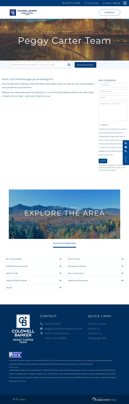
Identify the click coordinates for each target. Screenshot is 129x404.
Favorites (93, 3)
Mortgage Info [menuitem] (97, 338)
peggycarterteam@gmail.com (63, 328)
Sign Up (116, 3)
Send (103, 161)
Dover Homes (74, 259)
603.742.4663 (72, 3)
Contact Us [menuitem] (95, 333)
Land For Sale (12, 273)
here (44, 92)
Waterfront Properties (78, 280)
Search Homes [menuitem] (97, 323)
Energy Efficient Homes (16, 280)
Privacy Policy (108, 155)
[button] (69, 65)
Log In (107, 3)
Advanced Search (86, 65)
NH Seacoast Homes (77, 266)
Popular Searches (64, 243)
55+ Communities (14, 259)
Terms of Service (104, 170)
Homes (9, 287)
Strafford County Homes (17, 266)
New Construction (76, 273)
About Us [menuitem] (94, 328)
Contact (109, 12)
